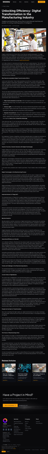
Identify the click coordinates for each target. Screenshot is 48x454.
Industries (26, 1)
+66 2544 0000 (6, 439)
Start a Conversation (9, 405)
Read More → (5, 380)
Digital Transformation (18, 434)
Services (14, 1)
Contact (26, 430)
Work (20, 1)
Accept (3, 451)
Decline (8, 451)
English (5, 444)
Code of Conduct (35, 449)
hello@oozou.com (23, 405)
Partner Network (39, 423)
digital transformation (24, 60)
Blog (26, 425)
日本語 (9, 444)
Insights (32, 1)
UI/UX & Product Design (18, 432)
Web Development (17, 421)
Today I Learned (28, 428)
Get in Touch (41, 1)
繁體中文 (14, 444)
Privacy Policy (27, 449)
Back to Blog (6, 6)
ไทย (11, 444)
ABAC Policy (42, 449)
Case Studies (27, 426)
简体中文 (18, 444)
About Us (27, 421)
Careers (26, 423)
